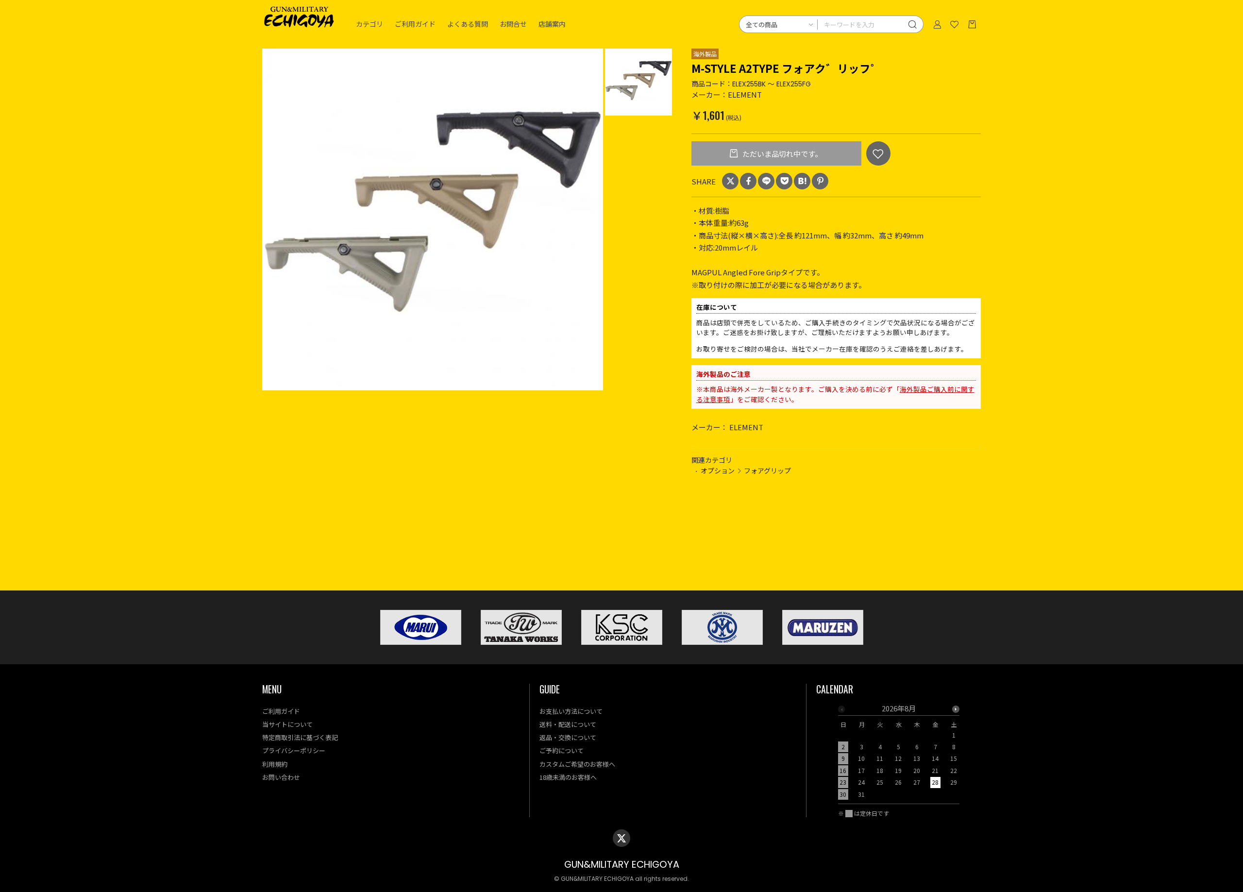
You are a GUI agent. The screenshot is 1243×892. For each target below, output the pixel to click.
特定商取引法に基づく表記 (300, 737)
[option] (433, 219)
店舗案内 (552, 24)
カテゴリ (369, 24)
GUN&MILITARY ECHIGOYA (621, 864)
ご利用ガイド (415, 24)
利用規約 (274, 764)
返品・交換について (567, 737)
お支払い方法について (571, 711)
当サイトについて (287, 724)
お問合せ (513, 24)
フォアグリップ (767, 470)
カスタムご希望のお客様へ (577, 764)
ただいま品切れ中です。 (781, 154)
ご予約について (561, 750)
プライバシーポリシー (293, 750)
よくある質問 (467, 24)
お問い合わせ (281, 777)
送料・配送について (567, 724)
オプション (718, 470)
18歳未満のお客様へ (568, 777)
